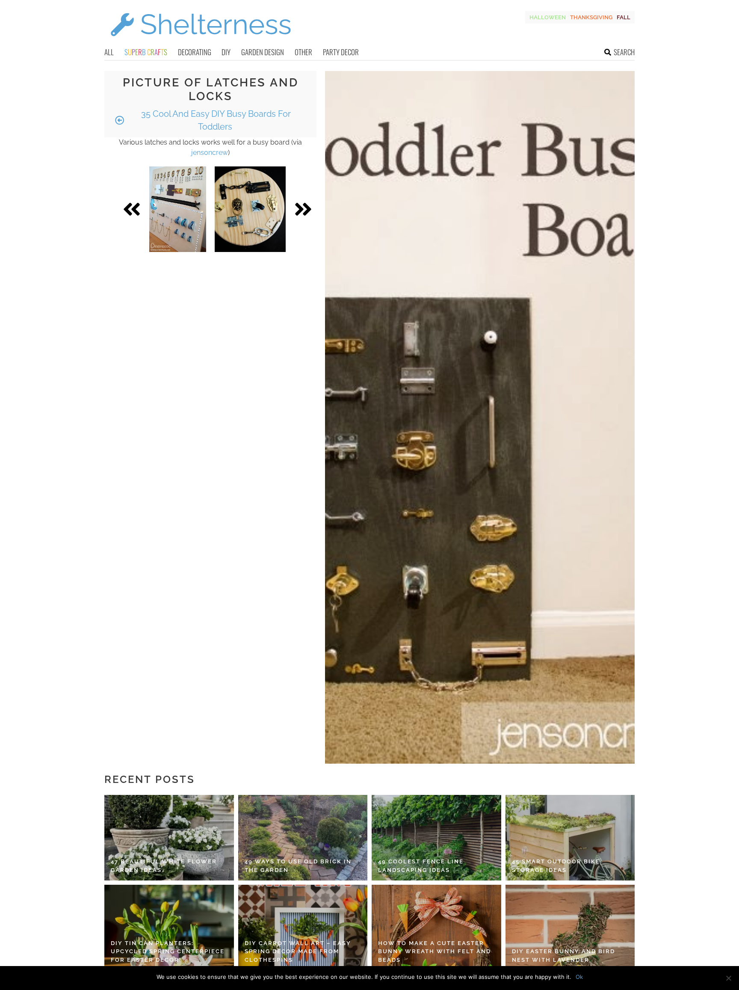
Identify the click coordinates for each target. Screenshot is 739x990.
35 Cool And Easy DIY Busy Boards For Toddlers (215, 120)
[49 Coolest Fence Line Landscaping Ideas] (436, 837)
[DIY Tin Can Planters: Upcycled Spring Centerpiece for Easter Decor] (169, 927)
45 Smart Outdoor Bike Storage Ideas (556, 865)
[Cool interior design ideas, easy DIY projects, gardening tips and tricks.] (200, 41)
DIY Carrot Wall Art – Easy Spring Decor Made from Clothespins (298, 951)
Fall (623, 17)
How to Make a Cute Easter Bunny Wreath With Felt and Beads (434, 951)
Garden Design (262, 52)
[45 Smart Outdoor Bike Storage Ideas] (570, 837)
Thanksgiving (591, 17)
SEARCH (624, 52)
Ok (579, 976)
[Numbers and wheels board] (177, 209)
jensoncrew (209, 152)
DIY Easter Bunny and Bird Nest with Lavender (563, 955)
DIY (226, 52)
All (109, 52)
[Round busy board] (250, 209)
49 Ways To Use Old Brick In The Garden (298, 865)
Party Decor (341, 52)
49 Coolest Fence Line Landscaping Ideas (421, 865)
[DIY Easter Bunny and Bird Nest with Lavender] (570, 927)
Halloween (547, 17)
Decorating (194, 52)
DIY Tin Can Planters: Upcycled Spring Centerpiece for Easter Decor (168, 951)
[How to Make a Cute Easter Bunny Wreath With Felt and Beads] (436, 927)
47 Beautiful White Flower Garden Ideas (164, 865)
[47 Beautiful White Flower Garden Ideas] (169, 837)
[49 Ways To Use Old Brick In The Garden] (303, 837)
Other (303, 52)
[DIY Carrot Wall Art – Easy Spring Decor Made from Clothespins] (303, 927)
